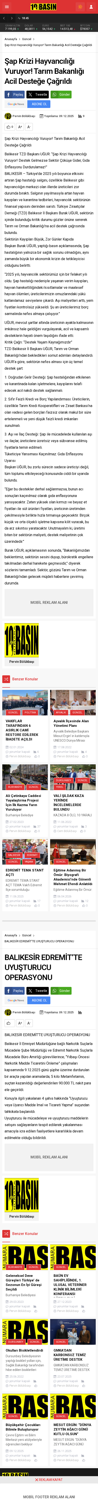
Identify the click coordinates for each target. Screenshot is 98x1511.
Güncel (26, 39)
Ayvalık (61, 712)
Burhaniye (15, 787)
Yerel (59, 787)
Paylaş (18, 94)
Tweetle (41, 94)
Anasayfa (11, 39)
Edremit (32, 855)
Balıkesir (14, 855)
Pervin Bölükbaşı (24, 116)
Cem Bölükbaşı (67, 831)
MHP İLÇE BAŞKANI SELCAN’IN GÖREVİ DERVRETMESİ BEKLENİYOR (59, 18)
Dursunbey (63, 780)
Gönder (64, 94)
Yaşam (29, 861)
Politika (30, 712)
